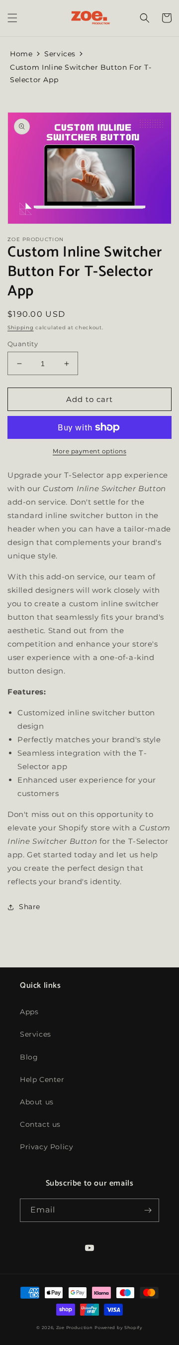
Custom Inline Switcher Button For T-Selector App (81, 73)
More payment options (89, 451)
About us (37, 1101)
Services (60, 53)
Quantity (22, 344)
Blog (29, 1057)
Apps (29, 1011)
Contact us (40, 1124)
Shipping (20, 327)
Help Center (42, 1079)
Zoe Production (74, 1327)
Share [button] (29, 906)
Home (21, 53)
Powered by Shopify (118, 1327)
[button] (12, 18)
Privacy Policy (46, 1146)
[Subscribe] (148, 1210)
